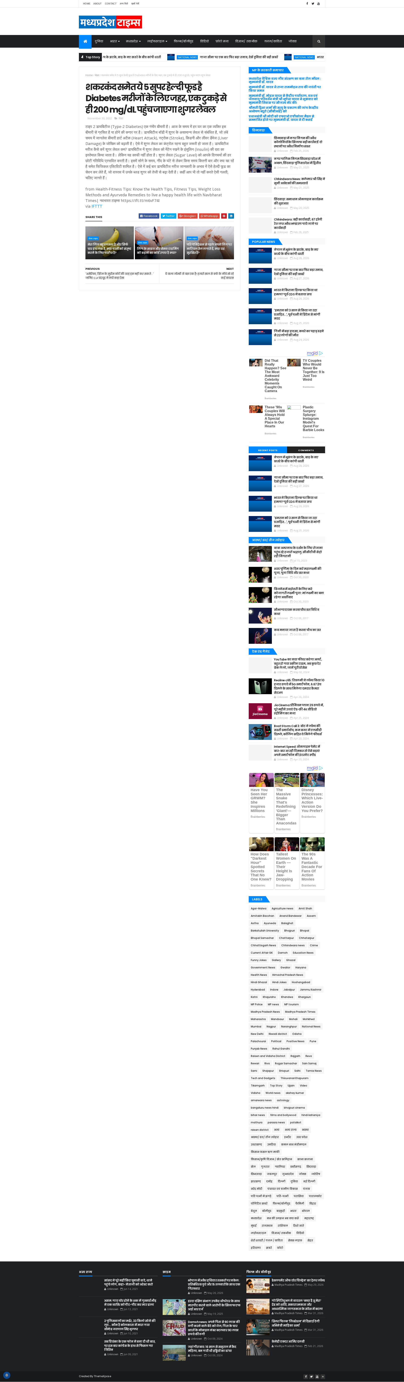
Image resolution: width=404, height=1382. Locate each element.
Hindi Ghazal (259, 982)
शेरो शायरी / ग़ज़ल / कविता (267, 1240)
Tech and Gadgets (263, 1078)
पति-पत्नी (282, 1196)
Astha (255, 923)
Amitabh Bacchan (262, 916)
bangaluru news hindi (265, 1107)
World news (273, 1093)
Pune (313, 1041)
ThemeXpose (102, 1376)
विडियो (204, 41)
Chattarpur (286, 938)
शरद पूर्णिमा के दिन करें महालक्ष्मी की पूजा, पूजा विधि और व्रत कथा (297, 571)
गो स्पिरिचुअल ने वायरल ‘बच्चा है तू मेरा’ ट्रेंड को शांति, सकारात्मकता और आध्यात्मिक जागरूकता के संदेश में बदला (297, 1305)
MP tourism (291, 1004)
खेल (253, 1166)
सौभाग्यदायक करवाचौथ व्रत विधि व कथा (296, 612)
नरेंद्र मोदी (256, 1189)
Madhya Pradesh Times (300, 1012)
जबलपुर (272, 1174)
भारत (113, 41)
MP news (273, 1004)
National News (153, 57)
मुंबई (253, 1225)
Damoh (283, 952)
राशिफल (283, 1225)
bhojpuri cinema (294, 1107)
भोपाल (306, 1211)
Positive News (295, 1041)
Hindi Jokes (279, 982)
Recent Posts (268, 450)
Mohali (293, 1019)
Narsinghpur (289, 1026)
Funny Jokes (259, 960)
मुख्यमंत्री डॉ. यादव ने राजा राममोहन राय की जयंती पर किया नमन (285, 89)
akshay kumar (295, 1093)
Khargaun (304, 997)
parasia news (276, 1122)
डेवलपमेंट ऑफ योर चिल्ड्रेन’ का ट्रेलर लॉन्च (298, 1280)
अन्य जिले (124, 3)
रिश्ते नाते (298, 1225)
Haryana (300, 967)
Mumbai (256, 1026)
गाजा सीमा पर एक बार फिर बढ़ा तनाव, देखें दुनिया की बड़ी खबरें (205, 57)
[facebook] (307, 3)
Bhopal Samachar (262, 938)
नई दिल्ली (309, 1181)
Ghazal (290, 960)
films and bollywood (283, 1115)
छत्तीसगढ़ (295, 1166)
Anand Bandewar (290, 916)
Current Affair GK (262, 952)
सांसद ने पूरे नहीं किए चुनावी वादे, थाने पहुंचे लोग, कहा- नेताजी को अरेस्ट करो (128, 1282)
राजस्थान (267, 1225)
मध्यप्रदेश (132, 41)
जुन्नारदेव (288, 1174)
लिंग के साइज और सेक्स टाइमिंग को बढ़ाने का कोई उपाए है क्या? (158, 251)
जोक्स (292, 41)
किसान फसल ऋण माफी (265, 1152)
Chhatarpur (306, 938)
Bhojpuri (289, 930)
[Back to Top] (322, 1376)
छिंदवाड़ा (311, 1166)
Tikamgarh (258, 1085)
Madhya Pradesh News (265, 1012)
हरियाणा (256, 1248)
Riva (267, 1063)
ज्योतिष (315, 1174)
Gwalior (285, 967)
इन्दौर (287, 1137)
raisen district (260, 1130)
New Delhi (257, 1034)
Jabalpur (289, 989)
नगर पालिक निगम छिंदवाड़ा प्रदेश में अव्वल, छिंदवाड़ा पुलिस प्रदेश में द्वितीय (297, 161)
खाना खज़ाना (305, 1159)
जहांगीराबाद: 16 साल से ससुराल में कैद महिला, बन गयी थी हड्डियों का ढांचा (212, 1349)
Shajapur (268, 1071)
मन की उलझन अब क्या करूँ (283, 1218)
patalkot (295, 1122)
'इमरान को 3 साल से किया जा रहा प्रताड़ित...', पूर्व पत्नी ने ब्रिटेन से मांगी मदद (297, 314)
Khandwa (287, 997)
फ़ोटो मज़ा (222, 41)
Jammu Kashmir (310, 989)
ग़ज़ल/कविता (273, 41)
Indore (274, 989)
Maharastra (258, 1019)
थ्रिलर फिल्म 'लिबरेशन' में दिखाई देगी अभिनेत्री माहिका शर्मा (296, 1323)
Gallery (276, 960)
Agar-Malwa (258, 908)
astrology (283, 1100)
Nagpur (271, 1026)
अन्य (276, 1130)
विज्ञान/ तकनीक (246, 41)
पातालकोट (315, 1196)
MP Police (257, 1004)
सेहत (97, 75)
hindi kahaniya (311, 1115)
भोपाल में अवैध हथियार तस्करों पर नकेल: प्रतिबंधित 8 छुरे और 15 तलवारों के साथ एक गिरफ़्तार (214, 1284)
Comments (306, 450)
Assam (311, 916)
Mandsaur (277, 1019)
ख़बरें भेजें (135, 3)
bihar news (258, 1115)
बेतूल (254, 1211)
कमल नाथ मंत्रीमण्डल (293, 1144)
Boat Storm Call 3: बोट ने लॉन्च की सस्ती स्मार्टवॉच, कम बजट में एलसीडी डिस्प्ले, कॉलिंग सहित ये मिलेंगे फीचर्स (298, 730)
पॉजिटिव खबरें (259, 1203)
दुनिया (99, 41)
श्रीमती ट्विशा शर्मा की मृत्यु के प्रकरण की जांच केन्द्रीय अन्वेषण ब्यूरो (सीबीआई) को (283, 109)
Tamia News (314, 1071)
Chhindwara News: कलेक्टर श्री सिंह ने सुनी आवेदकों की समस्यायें (299, 181)
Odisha (297, 1034)
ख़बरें (269, 1248)
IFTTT (97, 206)
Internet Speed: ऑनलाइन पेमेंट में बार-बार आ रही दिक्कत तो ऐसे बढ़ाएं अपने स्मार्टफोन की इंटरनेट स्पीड (297, 751)
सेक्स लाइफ (93, 238)
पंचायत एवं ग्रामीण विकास (282, 1189)
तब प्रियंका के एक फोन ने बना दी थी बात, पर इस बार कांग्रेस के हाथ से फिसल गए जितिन (129, 1345)
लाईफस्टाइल (156, 41)
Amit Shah (305, 908)
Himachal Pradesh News (287, 975)
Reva (309, 1056)
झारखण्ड (256, 1181)
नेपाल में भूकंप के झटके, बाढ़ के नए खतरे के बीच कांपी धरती (296, 251)
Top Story (276, 1085)
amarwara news (261, 1100)
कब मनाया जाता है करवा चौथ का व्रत (297, 630)
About (97, 3)
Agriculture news (282, 908)
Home (86, 3)
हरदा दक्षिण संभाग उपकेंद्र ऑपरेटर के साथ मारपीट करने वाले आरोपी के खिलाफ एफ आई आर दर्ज (214, 1305)
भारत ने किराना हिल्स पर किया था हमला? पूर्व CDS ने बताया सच (323, 57)
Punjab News (259, 1048)
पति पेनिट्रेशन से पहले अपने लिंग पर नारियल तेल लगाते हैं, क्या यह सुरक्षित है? (209, 248)
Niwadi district (278, 1034)
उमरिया (271, 1144)
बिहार (312, 1203)
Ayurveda (270, 923)
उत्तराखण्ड (256, 1144)
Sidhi (297, 1071)
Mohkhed (309, 1019)
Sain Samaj (309, 1063)
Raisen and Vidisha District (268, 1056)
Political (276, 1041)
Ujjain (291, 1085)
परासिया (299, 1196)
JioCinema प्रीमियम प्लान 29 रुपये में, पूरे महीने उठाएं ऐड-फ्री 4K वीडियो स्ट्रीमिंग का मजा (299, 709)
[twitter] (313, 3)
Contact (111, 3)
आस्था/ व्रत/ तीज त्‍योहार (265, 1137)
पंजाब (306, 1189)
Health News (259, 975)
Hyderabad (258, 989)
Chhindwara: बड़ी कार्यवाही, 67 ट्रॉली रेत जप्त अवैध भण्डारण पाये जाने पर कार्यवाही (298, 223)
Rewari (255, 1063)
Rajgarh (295, 1056)
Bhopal (304, 930)
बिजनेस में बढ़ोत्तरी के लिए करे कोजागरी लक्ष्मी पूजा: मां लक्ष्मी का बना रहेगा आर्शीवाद (299, 593)
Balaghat (287, 923)
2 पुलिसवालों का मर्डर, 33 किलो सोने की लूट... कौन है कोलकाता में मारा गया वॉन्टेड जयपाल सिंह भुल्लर (129, 1325)
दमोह (269, 1181)
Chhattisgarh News (263, 945)
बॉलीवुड (266, 1211)
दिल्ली (281, 1181)
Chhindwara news (293, 945)
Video (303, 1085)
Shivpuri (284, 1071)
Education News (303, 952)
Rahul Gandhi (281, 1048)
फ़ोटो (280, 1248)
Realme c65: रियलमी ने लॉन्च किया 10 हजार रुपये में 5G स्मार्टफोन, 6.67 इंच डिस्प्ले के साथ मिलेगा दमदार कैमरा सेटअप (299, 686)
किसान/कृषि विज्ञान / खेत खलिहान (271, 1159)
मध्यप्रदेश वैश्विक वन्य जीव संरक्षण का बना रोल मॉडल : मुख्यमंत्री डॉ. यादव (285, 80)
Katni (254, 997)
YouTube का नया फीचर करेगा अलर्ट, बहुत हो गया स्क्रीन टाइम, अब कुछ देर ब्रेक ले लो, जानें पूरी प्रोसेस (298, 663)
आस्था (305, 1130)
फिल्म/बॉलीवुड (184, 41)
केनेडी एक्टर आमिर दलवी (288, 1341)
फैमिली (299, 1203)
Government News (263, 967)
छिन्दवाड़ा (256, 1174)
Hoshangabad (301, 982)
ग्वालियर (280, 1166)
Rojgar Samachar (286, 1063)
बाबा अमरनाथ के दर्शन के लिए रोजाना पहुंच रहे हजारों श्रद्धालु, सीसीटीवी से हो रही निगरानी (298, 552)
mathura (256, 1122)
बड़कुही (280, 1211)
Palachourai (258, 1041)
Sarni (254, 1071)
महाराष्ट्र (309, 1218)
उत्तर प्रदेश (301, 1137)
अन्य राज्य (290, 1130)
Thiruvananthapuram (294, 1078)
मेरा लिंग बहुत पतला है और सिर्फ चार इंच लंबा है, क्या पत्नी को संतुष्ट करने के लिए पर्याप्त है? (109, 248)
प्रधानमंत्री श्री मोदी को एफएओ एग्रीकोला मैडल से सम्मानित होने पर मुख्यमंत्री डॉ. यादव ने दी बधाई (281, 118)
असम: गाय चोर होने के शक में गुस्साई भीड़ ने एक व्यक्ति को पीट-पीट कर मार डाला (130, 1303)
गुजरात (265, 1166)
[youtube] (318, 3)
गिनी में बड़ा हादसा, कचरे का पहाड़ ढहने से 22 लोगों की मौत (299, 333)
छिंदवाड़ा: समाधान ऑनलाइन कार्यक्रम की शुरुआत (298, 201)
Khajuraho (269, 997)
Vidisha (255, 1093)
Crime (314, 945)
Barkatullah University (265, 930)
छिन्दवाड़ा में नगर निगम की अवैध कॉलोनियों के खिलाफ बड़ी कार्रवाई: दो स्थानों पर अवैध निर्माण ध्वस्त (298, 142)
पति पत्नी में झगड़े (261, 1196)
